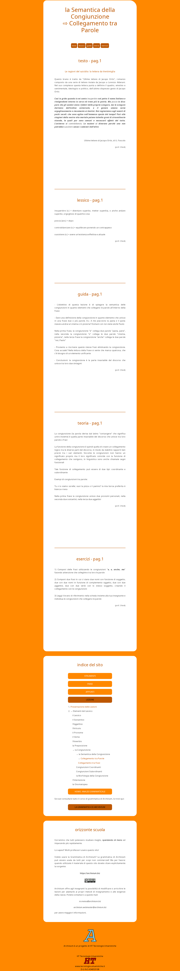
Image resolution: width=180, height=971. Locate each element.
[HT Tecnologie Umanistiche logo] (90, 963)
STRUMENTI (90, 676)
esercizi (105, 45)
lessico (81, 45)
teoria (96, 45)
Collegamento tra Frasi (89, 763)
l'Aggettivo (77, 724)
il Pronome (77, 732)
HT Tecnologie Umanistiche (103, 946)
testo (74, 45)
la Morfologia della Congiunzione (92, 775)
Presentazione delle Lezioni (84, 706)
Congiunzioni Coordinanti (88, 767)
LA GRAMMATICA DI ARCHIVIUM (90, 807)
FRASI (90, 684)
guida (89, 45)
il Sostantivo (78, 719)
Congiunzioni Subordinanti (89, 771)
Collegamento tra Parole (92, 758)
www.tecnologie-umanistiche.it (90, 966)
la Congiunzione (92, 763)
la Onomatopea (79, 784)
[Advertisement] (90, 170)
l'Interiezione (78, 780)
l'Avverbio (77, 741)
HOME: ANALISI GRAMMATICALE (90, 791)
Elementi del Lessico (91, 748)
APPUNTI (90, 691)
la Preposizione (79, 745)
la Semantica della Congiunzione (94, 758)
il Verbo (76, 737)
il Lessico (76, 715)
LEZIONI (90, 699)
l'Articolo (76, 728)
